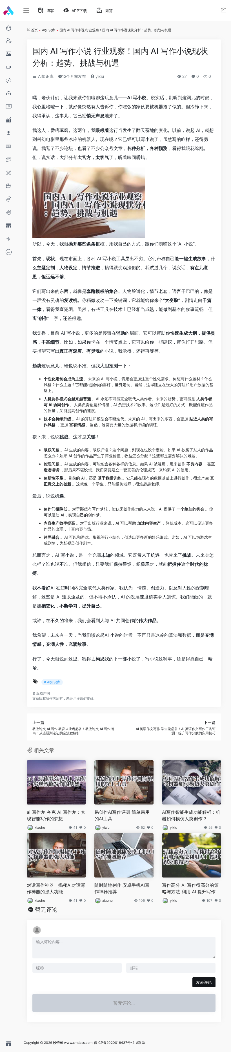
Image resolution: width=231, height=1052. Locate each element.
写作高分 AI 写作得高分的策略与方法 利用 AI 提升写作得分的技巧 (191, 888)
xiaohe (40, 827)
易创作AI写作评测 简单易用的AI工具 (122, 815)
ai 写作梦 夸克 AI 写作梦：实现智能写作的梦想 (56, 815)
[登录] (223, 11)
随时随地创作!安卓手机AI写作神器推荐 (121, 888)
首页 (34, 30)
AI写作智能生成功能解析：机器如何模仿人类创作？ (191, 815)
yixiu (99, 76)
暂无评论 (46, 909)
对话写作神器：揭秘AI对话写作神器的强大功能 (56, 888)
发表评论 (204, 982)
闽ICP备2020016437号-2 (114, 1042)
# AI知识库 (52, 682)
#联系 (140, 1042)
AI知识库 (48, 30)
